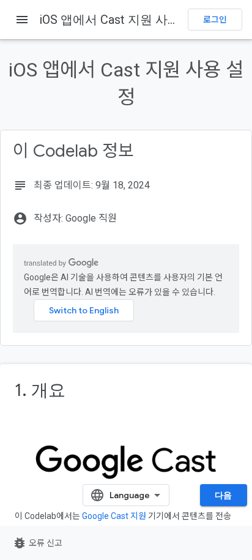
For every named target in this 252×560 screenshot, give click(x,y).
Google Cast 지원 (114, 516)
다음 (223, 495)
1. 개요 (40, 390)
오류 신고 (37, 543)
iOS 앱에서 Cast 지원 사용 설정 (123, 19)
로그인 (215, 19)
